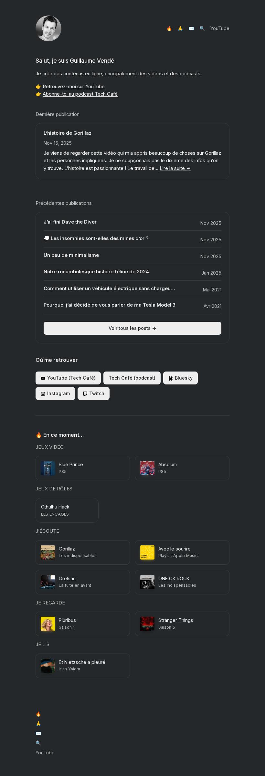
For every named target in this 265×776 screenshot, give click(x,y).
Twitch (96, 393)
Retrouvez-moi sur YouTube (74, 86)
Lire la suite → (175, 168)
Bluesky (184, 378)
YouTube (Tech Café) (71, 378)
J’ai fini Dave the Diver (70, 222)
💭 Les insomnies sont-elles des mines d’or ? (96, 238)
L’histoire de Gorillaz (67, 133)
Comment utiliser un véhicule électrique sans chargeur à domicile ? (110, 288)
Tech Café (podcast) (132, 378)
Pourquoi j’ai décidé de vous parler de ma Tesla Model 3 (109, 305)
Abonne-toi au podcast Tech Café (80, 94)
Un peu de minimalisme (71, 255)
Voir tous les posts (132, 328)
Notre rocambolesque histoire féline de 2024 (96, 272)
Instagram (58, 393)
